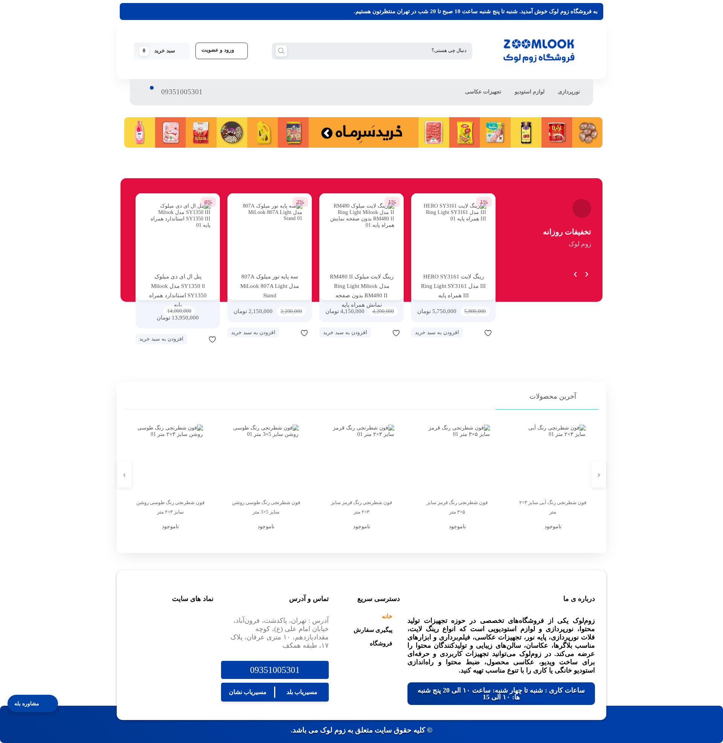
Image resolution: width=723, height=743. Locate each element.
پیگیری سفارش (373, 630)
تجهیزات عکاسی (483, 92)
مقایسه (472, 332)
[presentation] (586, 271)
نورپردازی (569, 92)
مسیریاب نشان (248, 692)
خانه (387, 616)
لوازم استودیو (530, 92)
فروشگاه (381, 643)
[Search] (281, 50)
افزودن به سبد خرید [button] (437, 332)
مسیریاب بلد (302, 692)
